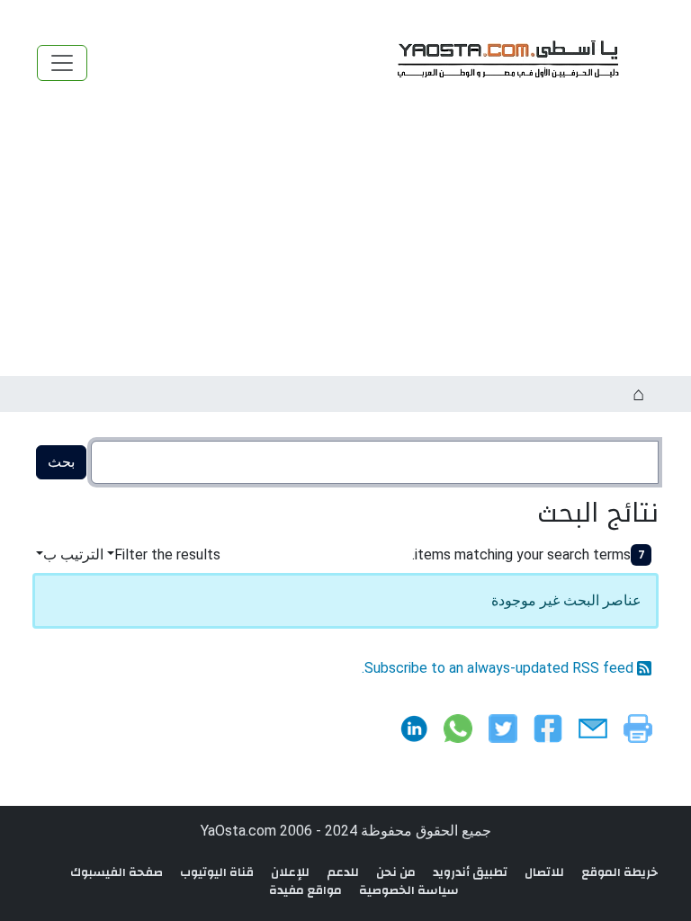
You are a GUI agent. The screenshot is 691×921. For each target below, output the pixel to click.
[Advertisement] (345, 241)
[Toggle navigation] (62, 63)
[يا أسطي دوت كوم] (506, 62)
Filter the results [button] (167, 554)
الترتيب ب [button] (73, 554)
